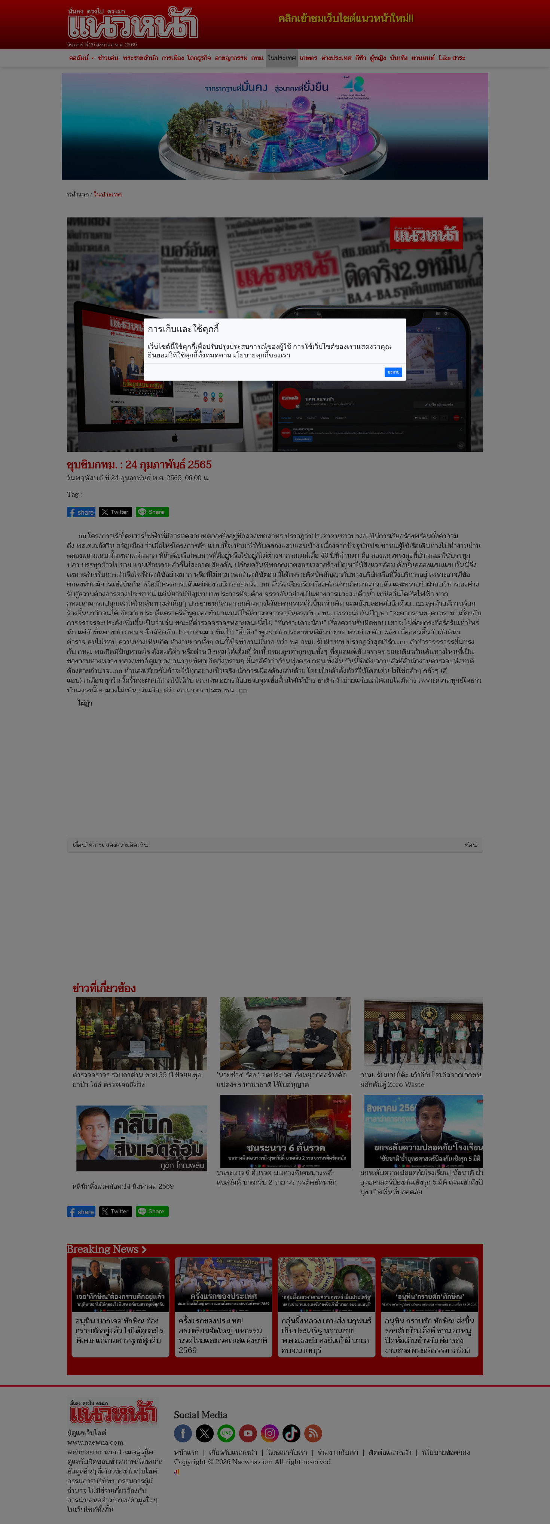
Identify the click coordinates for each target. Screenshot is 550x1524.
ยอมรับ (393, 372)
